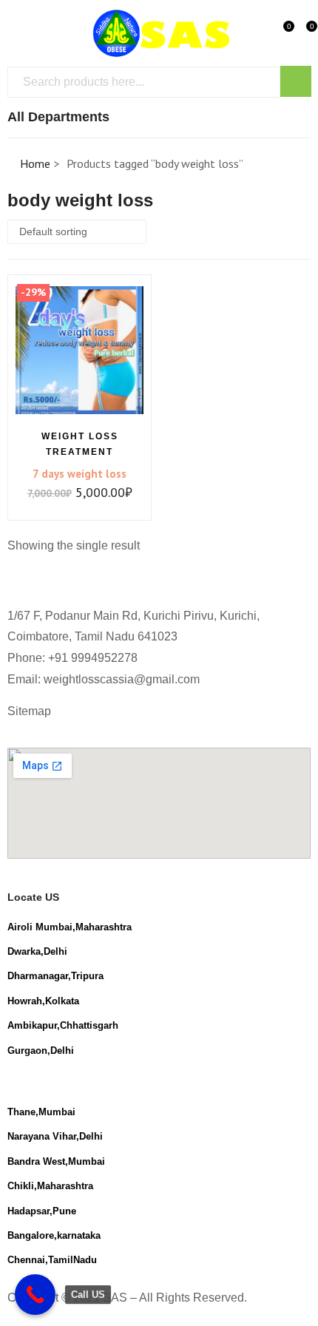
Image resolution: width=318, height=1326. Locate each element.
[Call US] (35, 1294)
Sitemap (29, 711)
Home (35, 163)
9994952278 (104, 658)
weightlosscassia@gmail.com (122, 679)
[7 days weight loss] (79, 350)
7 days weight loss (79, 474)
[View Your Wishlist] (278, 32)
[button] (301, 32)
